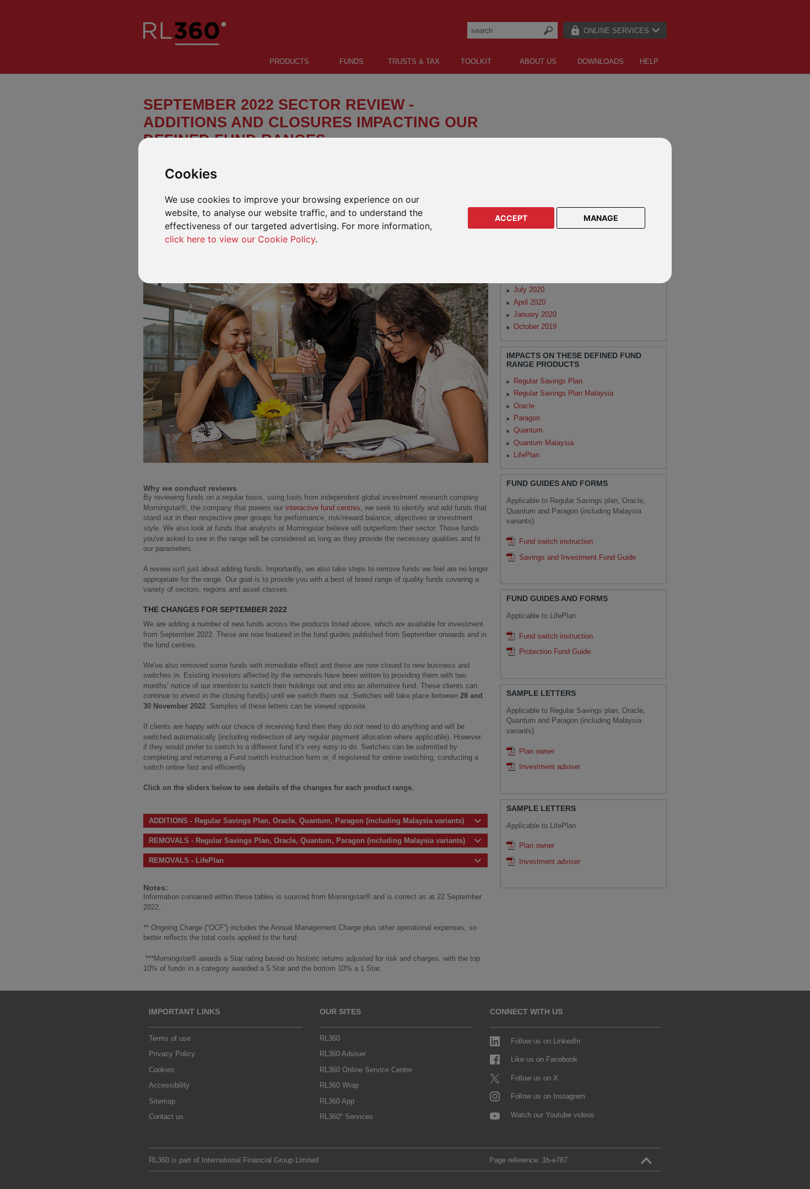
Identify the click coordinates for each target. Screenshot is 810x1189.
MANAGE (601, 218)
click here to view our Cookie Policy (240, 239)
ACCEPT (511, 218)
